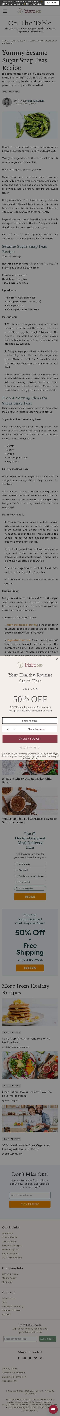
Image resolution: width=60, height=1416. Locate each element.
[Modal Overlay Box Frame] (30, 3)
